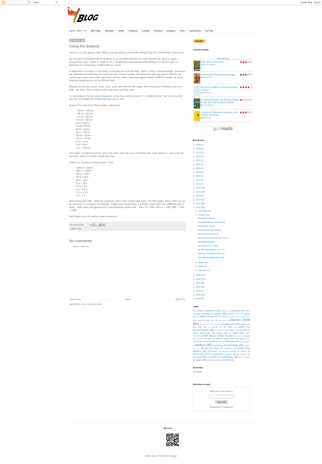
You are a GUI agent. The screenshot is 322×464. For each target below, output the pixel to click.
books (218, 313)
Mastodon (109, 31)
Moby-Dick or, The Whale (212, 62)
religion (216, 348)
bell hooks (207, 118)
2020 (198, 168)
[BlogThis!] (94, 225)
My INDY (246, 339)
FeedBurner (227, 407)
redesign (204, 348)
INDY (235, 333)
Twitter (121, 31)
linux (195, 339)
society (244, 351)
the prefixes (93, 216)
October (202, 215)
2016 (198, 184)
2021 (198, 164)
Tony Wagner (208, 105)
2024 (198, 152)
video (198, 360)
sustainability (212, 357)
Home (128, 299)
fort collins (228, 327)
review (240, 348)
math (218, 338)
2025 (198, 149)
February (202, 270)
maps (209, 339)
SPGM (206, 354)
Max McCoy (207, 77)
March (201, 266)
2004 (198, 295)
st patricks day (229, 354)
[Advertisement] (127, 273)
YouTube (209, 31)
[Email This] (91, 225)
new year (199, 341)
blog (198, 314)
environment (227, 324)
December (203, 211)
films (205, 327)
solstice (196, 354)
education (222, 320)
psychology (232, 345)
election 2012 (205, 324)
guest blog (219, 330)
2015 (198, 188)
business (231, 314)
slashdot (232, 351)
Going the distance (206, 242)
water (209, 360)
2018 (198, 176)
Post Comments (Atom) (92, 304)
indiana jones (222, 333)
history (196, 333)
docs (223, 316)
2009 (198, 275)
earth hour (209, 320)
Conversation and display (209, 230)
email (216, 324)
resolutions (228, 348)
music (236, 339)
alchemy (224, 311)
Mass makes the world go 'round (212, 238)
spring (216, 354)
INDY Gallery (210, 336)
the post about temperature (99, 96)
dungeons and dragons (238, 316)
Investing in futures (206, 218)
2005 (198, 291)
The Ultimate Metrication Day (211, 257)
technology (227, 357)
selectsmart (212, 351)
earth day (197, 320)
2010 (198, 207)
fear (194, 327)
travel (247, 357)
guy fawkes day (232, 330)
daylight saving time (208, 316)
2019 (198, 172)
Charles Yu (207, 92)
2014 (198, 192)
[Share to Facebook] (100, 225)
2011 (198, 203)
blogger (208, 314)
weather (218, 360)
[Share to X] (97, 225)
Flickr (182, 31)
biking (247, 311)
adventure (211, 311)
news (209, 341)
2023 (198, 156)
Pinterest (158, 31)
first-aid (215, 327)
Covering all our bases (208, 245)
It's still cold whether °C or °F (211, 250)
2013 (198, 196)
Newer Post (75, 299)
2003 (198, 298)
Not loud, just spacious (208, 234)
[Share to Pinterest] (103, 225)
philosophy (230, 341)
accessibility (198, 311)
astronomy (235, 311)
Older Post (180, 299)
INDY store (237, 336)
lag (246, 336)
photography (245, 341)
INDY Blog (95, 31)
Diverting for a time (206, 226)
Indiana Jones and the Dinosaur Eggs (218, 74)
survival (197, 357)
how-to (207, 333)
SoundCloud (195, 31)
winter (227, 360)
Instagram (171, 31)
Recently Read (223, 58)
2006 (198, 287)
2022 (198, 160)
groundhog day (201, 330)
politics (200, 345)
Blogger (173, 456)
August (201, 262)
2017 (198, 180)
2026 (198, 145)
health (244, 330)
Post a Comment (80, 246)
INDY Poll (223, 336)
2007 (198, 283)
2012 (198, 200)
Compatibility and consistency (211, 222)
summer (243, 354)
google (241, 327)
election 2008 (240, 320)
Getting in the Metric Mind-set (211, 253)
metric (79, 229)
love (202, 339)
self (223, 351)
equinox (243, 324)
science (197, 351)
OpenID (218, 341)
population (218, 345)
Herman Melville (209, 64)
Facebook (133, 31)
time (240, 357)
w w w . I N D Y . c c (78, 31)
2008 (198, 279)
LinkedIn (146, 31)
